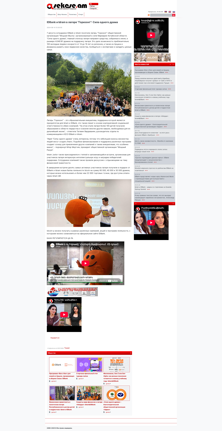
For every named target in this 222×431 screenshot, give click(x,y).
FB (90, 4)
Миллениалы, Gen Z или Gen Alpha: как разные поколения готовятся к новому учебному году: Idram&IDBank (152, 97)
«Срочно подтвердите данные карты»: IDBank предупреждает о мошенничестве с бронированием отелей (152, 160)
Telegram (93, 8)
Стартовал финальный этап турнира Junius (151, 89)
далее (128, 353)
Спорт (80, 14)
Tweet (67, 348)
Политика (72, 14)
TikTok (92, 6)
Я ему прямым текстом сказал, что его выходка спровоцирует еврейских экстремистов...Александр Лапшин (154, 197)
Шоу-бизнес (62, 14)
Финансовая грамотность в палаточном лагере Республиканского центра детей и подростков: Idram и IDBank (152, 108)
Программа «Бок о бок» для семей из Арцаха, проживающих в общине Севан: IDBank (61, 376)
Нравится (55, 338)
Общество (52, 14)
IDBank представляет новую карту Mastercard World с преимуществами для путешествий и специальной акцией (154, 179)
